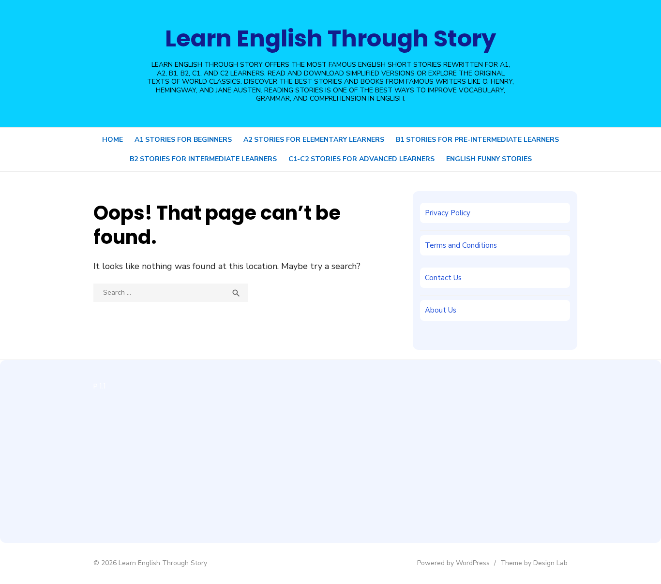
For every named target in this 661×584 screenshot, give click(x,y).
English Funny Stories (489, 159)
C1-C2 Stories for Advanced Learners (361, 159)
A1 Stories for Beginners (183, 139)
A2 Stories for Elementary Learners (313, 139)
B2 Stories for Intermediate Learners (203, 159)
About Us (440, 310)
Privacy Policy (447, 213)
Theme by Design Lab (534, 563)
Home (112, 139)
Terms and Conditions (461, 245)
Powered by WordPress (453, 563)
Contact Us (443, 278)
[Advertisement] (167, 460)
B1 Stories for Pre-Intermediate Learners (477, 139)
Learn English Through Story (330, 38)
